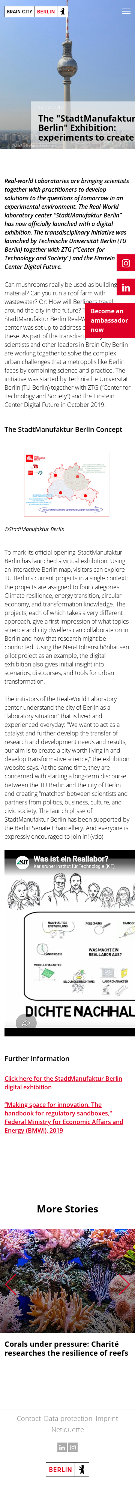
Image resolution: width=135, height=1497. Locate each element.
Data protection (68, 1418)
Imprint (107, 1418)
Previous (10, 1284)
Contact (29, 1418)
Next (124, 1284)
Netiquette (67, 1429)
